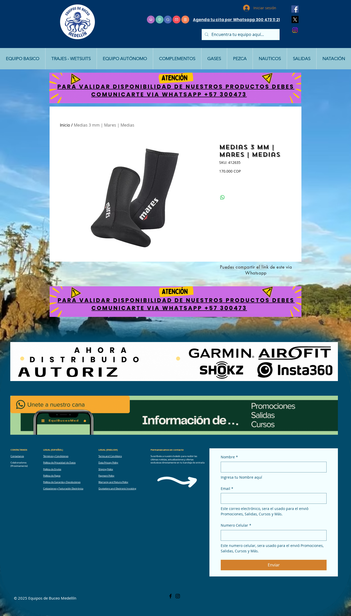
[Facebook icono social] (295, 9)
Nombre (229, 456)
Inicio (65, 125)
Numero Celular (236, 525)
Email (227, 488)
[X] (295, 19)
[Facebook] (170, 596)
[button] (22, 58)
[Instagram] (295, 30)
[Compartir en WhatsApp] (222, 197)
